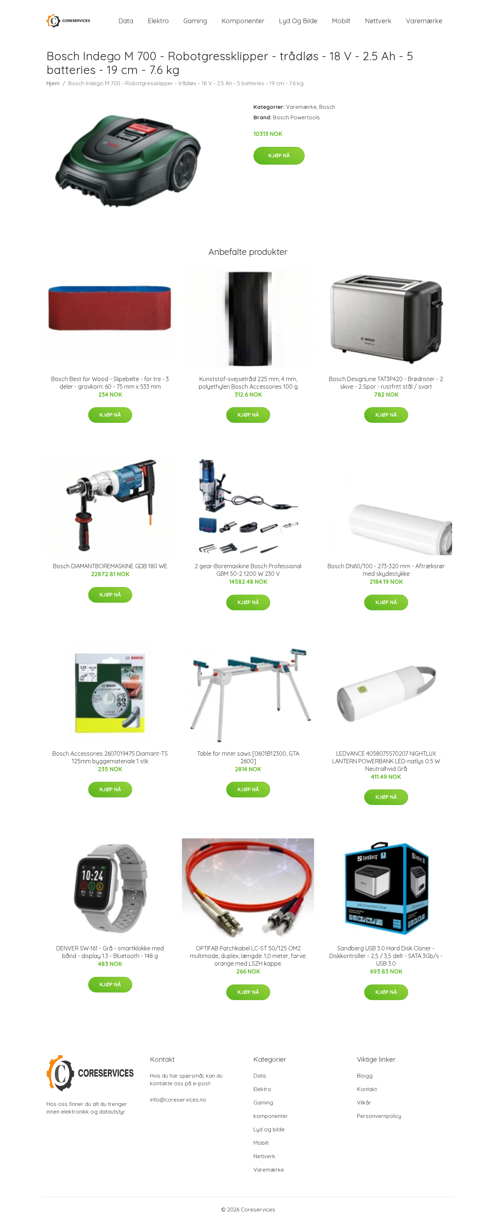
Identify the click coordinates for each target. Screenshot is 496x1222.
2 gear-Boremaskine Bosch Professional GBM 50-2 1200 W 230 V (248, 569)
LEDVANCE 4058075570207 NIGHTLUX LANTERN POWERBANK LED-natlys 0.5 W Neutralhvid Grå (386, 761)
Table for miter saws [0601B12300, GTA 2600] (248, 757)
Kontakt (367, 1089)
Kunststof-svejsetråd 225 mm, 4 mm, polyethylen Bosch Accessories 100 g (248, 382)
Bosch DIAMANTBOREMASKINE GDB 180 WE (110, 566)
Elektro (158, 21)
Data (125, 21)
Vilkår (364, 1102)
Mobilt (341, 21)
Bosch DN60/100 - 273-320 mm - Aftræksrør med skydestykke (386, 569)
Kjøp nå (279, 155)
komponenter (242, 21)
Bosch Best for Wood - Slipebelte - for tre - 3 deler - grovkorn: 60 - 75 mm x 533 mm (110, 382)
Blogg (365, 1075)
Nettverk (378, 21)
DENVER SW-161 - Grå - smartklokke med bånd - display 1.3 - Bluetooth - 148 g (110, 952)
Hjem (53, 83)
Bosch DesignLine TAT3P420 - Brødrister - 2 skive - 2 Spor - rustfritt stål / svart (386, 382)
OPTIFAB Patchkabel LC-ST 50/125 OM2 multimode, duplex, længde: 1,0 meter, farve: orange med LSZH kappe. (248, 956)
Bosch (327, 106)
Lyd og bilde (298, 21)
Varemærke (424, 21)
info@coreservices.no (178, 1099)
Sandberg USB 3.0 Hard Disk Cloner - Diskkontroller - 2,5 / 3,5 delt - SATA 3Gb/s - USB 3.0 (386, 956)
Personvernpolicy (379, 1115)
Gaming (195, 21)
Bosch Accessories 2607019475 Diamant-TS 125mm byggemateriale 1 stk (110, 757)
